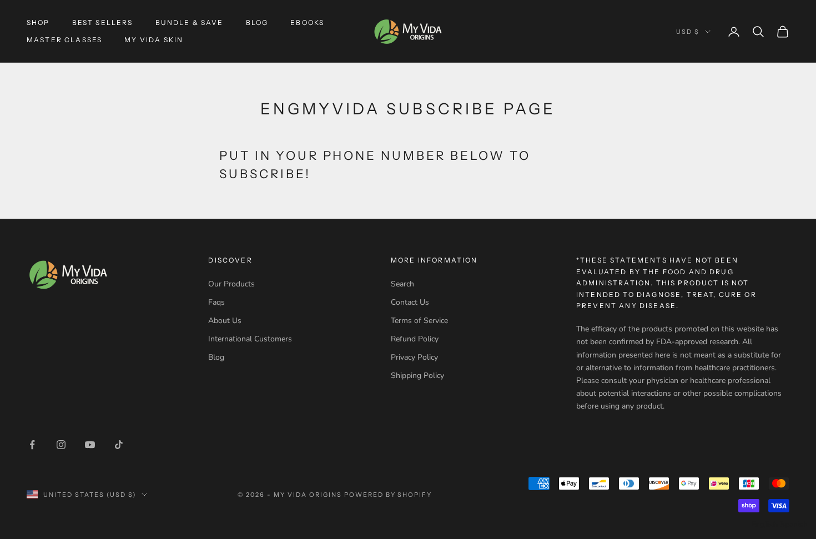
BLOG (257, 22)
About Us (224, 320)
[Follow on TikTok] (118, 444)
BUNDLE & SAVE (189, 22)
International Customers (250, 339)
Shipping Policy (417, 375)
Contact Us (410, 302)
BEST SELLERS (102, 22)
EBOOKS (307, 22)
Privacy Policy (414, 357)
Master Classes (64, 40)
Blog (216, 357)
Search (402, 284)
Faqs (216, 302)
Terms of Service (419, 320)
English (765, 524)
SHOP (38, 22)
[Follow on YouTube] (89, 444)
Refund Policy (415, 339)
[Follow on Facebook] (32, 444)
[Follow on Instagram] (61, 444)
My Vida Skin (153, 40)
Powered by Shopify (388, 494)
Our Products (231, 284)
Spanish (794, 524)
